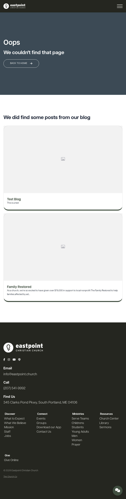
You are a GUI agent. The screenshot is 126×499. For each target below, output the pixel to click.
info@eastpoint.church (20, 374)
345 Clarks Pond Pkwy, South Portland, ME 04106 (40, 402)
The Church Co (10, 477)
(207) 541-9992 (14, 388)
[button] (120, 6)
